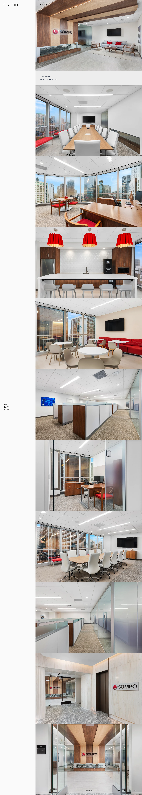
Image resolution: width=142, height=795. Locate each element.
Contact (6, 409)
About (5, 404)
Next (135, 790)
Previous (127, 790)
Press (5, 407)
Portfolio (7, 406)
